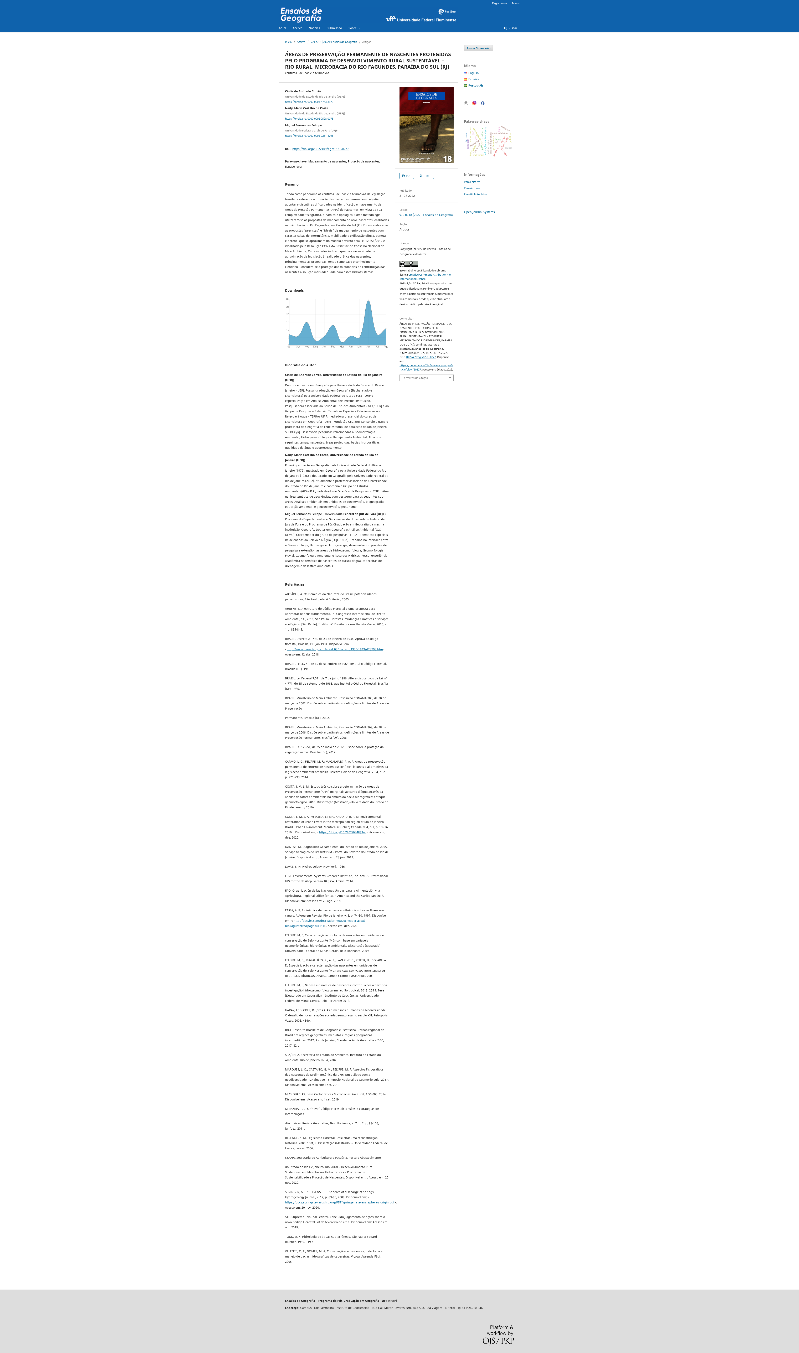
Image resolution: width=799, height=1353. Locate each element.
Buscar (512, 28)
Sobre (353, 28)
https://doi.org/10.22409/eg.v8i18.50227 (320, 149)
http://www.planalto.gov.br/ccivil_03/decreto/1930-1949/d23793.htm (335, 649)
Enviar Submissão (478, 48)
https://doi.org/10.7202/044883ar (342, 832)
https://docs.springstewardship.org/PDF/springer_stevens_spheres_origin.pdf (339, 1202)
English (473, 73)
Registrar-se (499, 3)
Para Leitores (472, 182)
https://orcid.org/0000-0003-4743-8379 (309, 101)
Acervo (297, 28)
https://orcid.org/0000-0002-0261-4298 (309, 135)
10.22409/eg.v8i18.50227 (421, 357)
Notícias (314, 28)
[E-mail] (466, 104)
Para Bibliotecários (475, 194)
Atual (282, 28)
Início (288, 42)
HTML (427, 176)
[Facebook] (483, 104)
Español (473, 79)
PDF (408, 176)
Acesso (516, 3)
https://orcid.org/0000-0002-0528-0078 (309, 118)
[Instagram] (474, 104)
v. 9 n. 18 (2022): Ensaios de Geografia (334, 42)
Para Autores (472, 188)
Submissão (334, 28)
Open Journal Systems (479, 212)
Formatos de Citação (415, 378)
